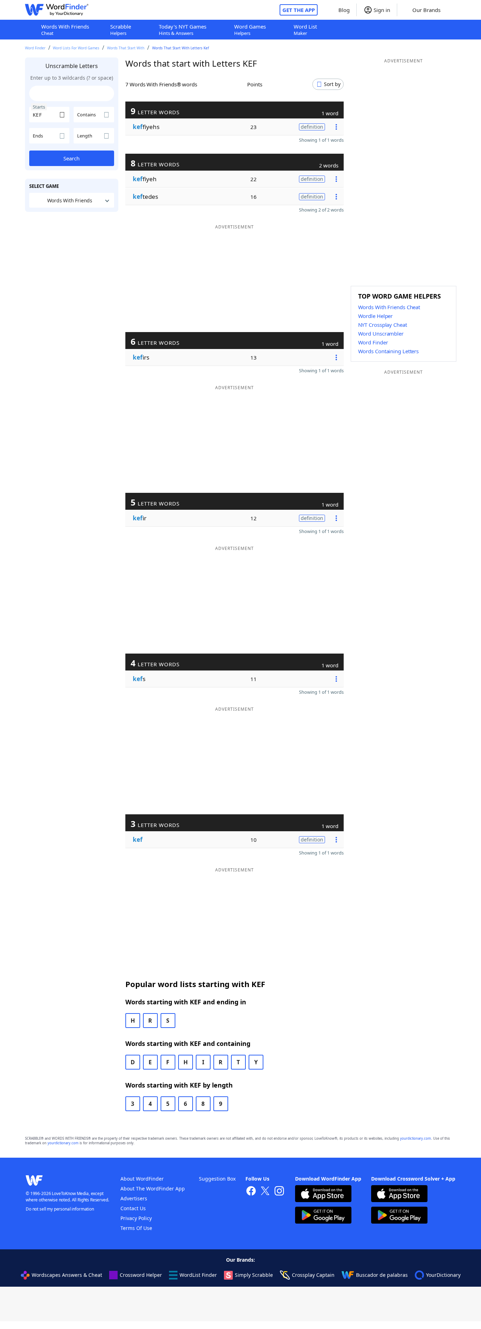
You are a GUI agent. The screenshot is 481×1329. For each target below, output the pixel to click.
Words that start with (125, 48)
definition (312, 126)
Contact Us (133, 1208)
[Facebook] (251, 1191)
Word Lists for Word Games (76, 48)
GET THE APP (298, 9)
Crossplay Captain (313, 1275)
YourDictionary (443, 1275)
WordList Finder (198, 1275)
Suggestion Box (217, 1178)
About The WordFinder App (152, 1188)
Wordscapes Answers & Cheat (67, 1275)
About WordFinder (142, 1178)
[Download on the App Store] (323, 1194)
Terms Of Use (136, 1228)
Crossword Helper (141, 1275)
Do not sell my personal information (60, 1209)
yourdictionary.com (415, 1138)
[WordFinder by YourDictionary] (56, 10)
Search (71, 158)
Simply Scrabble (254, 1275)
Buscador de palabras (382, 1275)
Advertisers (133, 1198)
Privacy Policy (136, 1218)
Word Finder (35, 48)
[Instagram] (279, 1191)
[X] (265, 1191)
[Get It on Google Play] (323, 1216)
